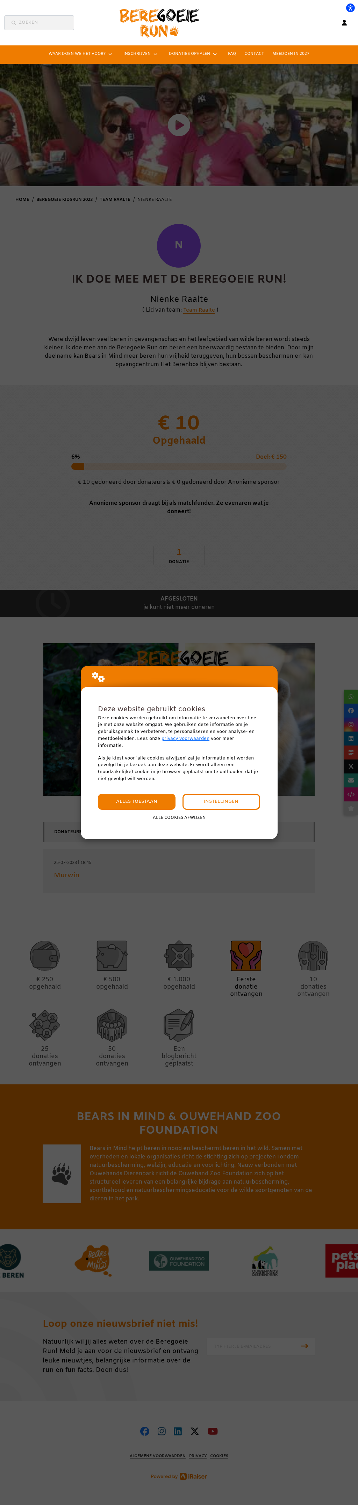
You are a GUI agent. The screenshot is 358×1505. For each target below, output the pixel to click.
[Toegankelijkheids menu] (350, 7)
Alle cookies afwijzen (179, 818)
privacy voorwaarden (185, 739)
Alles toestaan (136, 802)
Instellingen (221, 802)
